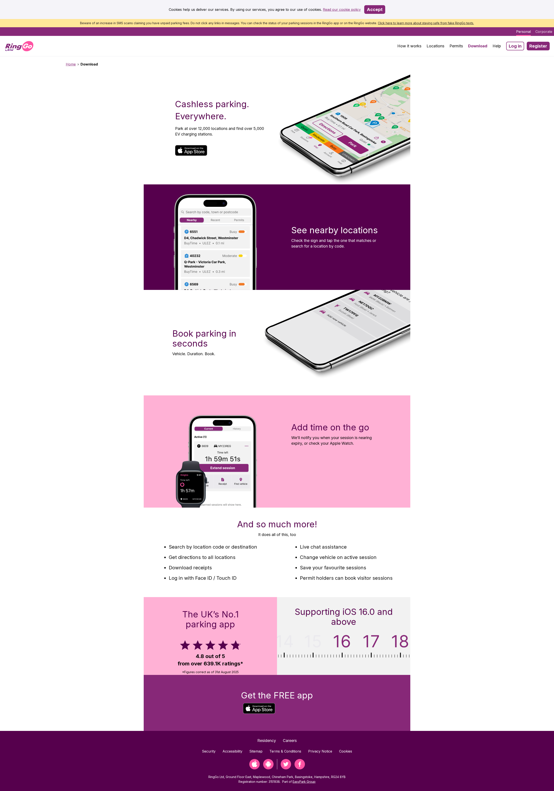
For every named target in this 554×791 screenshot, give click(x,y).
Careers (290, 740)
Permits (456, 46)
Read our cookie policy (342, 9)
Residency (266, 740)
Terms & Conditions (285, 751)
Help (497, 46)
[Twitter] (286, 768)
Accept (375, 9)
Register (538, 46)
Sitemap (256, 751)
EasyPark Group (304, 781)
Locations (435, 46)
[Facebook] (300, 768)
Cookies (345, 751)
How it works (409, 46)
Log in (515, 46)
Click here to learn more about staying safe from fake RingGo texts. (426, 23)
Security (209, 751)
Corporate (543, 31)
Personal (523, 31)
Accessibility (232, 751)
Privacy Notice (320, 751)
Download (477, 46)
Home (71, 64)
